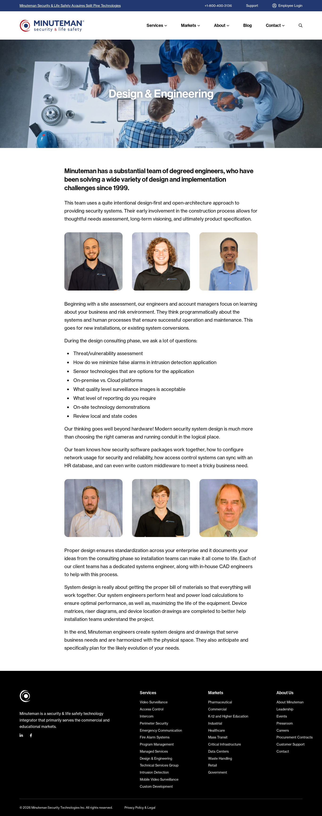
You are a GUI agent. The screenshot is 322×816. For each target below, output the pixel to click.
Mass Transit (217, 737)
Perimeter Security (154, 723)
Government (217, 772)
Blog (247, 25)
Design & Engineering (156, 758)
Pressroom (285, 723)
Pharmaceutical (220, 702)
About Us (285, 692)
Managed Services (154, 751)
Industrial (215, 723)
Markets (188, 25)
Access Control (151, 709)
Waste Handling (220, 758)
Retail (212, 765)
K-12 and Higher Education (228, 716)
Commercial (217, 709)
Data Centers (218, 751)
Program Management (157, 744)
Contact (273, 25)
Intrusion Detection (154, 772)
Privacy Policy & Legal (139, 807)
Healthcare (216, 730)
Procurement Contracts (295, 737)
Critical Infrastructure (224, 744)
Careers (283, 730)
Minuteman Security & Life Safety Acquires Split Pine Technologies (70, 6)
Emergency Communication (161, 730)
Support (252, 6)
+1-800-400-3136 (218, 6)
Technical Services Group (159, 765)
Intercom (146, 716)
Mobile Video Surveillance (159, 779)
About (219, 25)
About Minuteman (290, 702)
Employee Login (290, 6)
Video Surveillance (154, 702)
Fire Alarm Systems (154, 737)
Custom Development (156, 786)
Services (155, 25)
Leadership (285, 709)
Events (282, 716)
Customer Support (291, 744)
